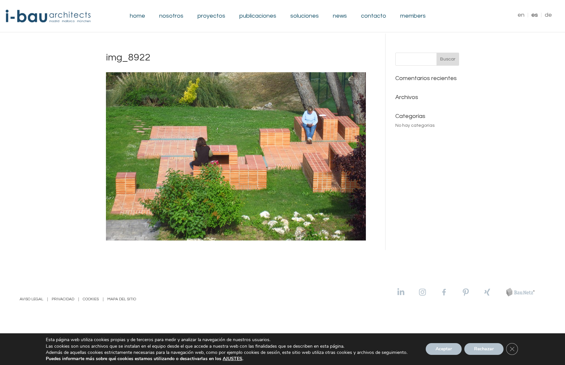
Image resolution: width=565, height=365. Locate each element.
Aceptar (444, 349)
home (137, 16)
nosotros (171, 16)
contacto (373, 16)
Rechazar (484, 349)
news (340, 16)
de (548, 15)
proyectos (211, 16)
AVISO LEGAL (31, 299)
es (534, 15)
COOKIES (91, 299)
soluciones (304, 16)
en (521, 15)
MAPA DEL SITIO (121, 299)
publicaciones (257, 16)
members (413, 16)
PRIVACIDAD (63, 299)
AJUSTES (232, 359)
